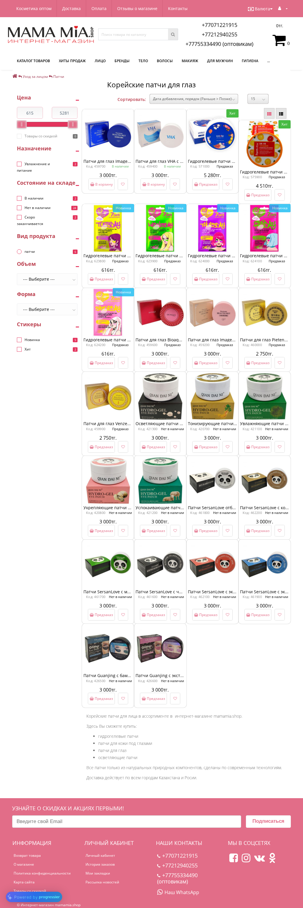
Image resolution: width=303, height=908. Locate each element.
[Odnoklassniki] (272, 860)
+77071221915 (219, 24)
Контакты (178, 8)
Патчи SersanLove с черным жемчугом (175, 591)
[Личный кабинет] (283, 8)
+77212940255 (219, 34)
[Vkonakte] (259, 860)
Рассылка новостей (102, 882)
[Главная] (14, 76)
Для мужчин (220, 60)
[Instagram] (246, 860)
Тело (143, 60)
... (268, 60)
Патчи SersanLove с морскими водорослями (128, 591)
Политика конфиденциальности (42, 873)
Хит (28, 349)
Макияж (190, 60)
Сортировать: (131, 99)
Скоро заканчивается (30, 220)
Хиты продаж (72, 60)
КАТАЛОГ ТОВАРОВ (33, 60)
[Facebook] (233, 860)
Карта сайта (24, 882)
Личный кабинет (100, 855)
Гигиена (250, 60)
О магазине (24, 864)
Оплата (99, 8)
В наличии (34, 198)
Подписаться (268, 821)
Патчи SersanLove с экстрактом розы (225, 591)
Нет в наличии (38, 207)
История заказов (100, 864)
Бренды (122, 60)
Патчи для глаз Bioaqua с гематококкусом (178, 340)
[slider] (22, 124)
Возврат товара (27, 855)
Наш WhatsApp (182, 892)
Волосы (165, 60)
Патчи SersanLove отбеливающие (222, 507)
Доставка (71, 8)
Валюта (262, 9)
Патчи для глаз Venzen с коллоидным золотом (130, 423)
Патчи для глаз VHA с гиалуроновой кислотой (182, 161)
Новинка (32, 339)
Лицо (100, 60)
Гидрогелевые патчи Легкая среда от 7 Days (181, 255)
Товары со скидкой (41, 136)
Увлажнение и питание (33, 167)
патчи (30, 251)
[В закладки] (123, 184)
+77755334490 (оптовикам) (219, 43)
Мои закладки (98, 873)
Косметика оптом (33, 8)
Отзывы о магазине (137, 8)
